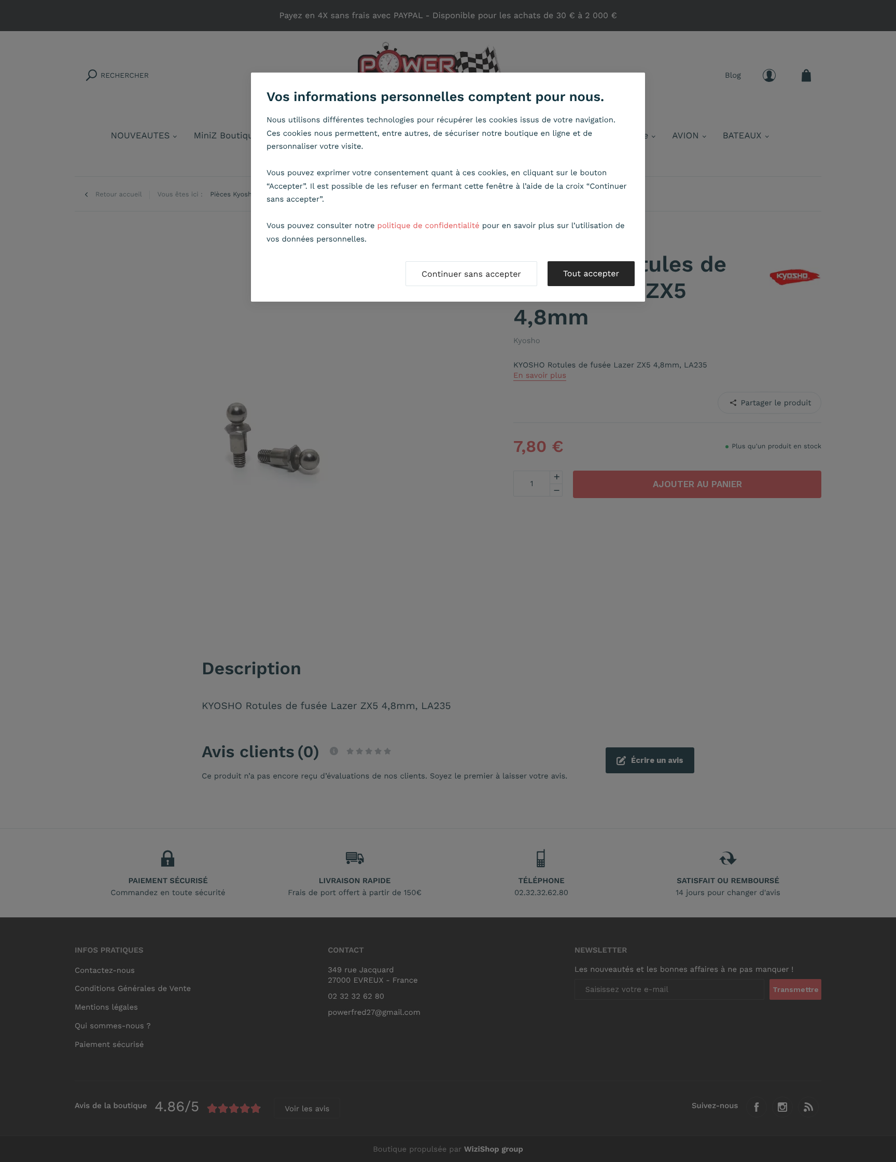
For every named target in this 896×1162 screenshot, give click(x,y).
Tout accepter (591, 273)
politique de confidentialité (428, 225)
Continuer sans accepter (471, 274)
